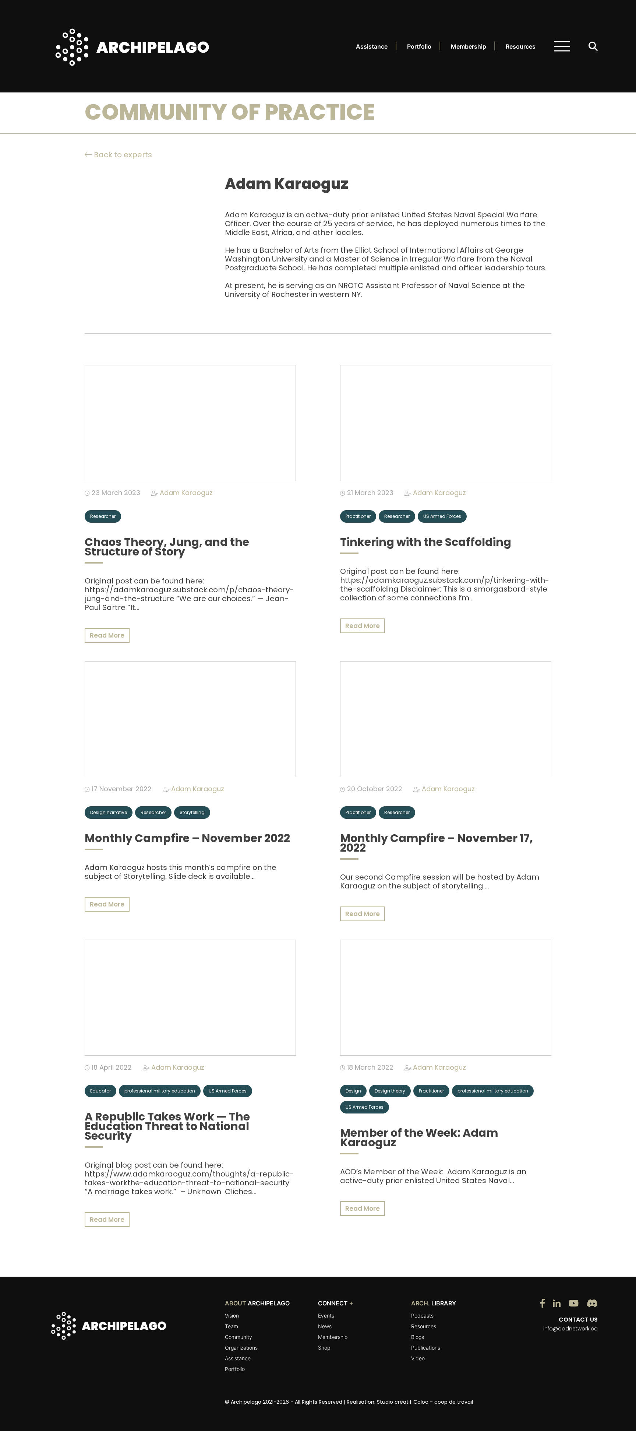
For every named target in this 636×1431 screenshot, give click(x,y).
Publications (425, 1347)
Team (231, 1326)
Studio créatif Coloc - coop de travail (425, 1402)
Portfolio (419, 46)
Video (418, 1358)
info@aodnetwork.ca (570, 1328)
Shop (324, 1347)
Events (326, 1315)
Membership (468, 46)
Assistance (372, 46)
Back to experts (122, 155)
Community (238, 1337)
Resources (521, 46)
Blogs (417, 1337)
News (325, 1326)
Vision (232, 1315)
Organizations (241, 1347)
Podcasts (422, 1315)
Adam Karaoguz (186, 492)
